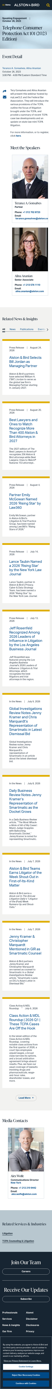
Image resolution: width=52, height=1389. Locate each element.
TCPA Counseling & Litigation (18, 1241)
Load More (24, 1098)
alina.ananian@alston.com (29, 291)
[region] (26, 1362)
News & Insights (11, 1325)
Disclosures (32, 1325)
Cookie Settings (26, 1367)
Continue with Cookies (26, 1383)
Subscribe (26, 1299)
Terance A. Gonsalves (28, 203)
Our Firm (7, 1331)
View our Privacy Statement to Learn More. (22, 1361)
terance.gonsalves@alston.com (32, 218)
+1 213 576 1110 (31, 285)
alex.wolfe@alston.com (24, 1194)
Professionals (9, 1313)
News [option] (12, 329)
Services (7, 1319)
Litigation (7, 1233)
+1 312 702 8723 (31, 212)
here (18, 136)
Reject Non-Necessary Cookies (26, 1375)
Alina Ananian (23, 276)
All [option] (3, 329)
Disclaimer (32, 1319)
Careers (26, 1271)
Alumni (29, 1313)
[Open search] (48, 5)
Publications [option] (26, 329)
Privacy (30, 1331)
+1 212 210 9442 (27, 1188)
